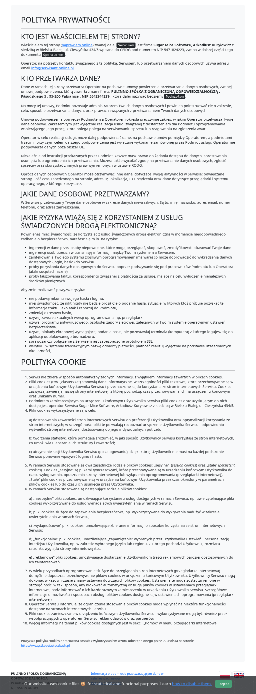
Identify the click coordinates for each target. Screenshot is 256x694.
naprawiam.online (77, 45)
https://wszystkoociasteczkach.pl (45, 645)
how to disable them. (192, 683)
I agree (224, 683)
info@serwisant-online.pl (52, 68)
